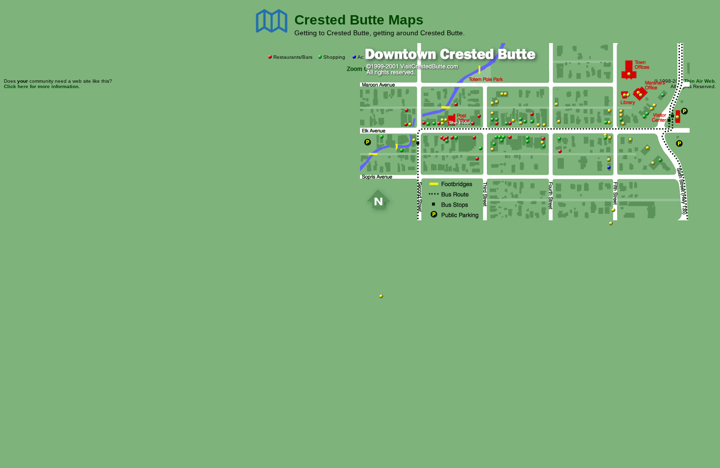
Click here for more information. (42, 86)
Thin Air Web (699, 81)
